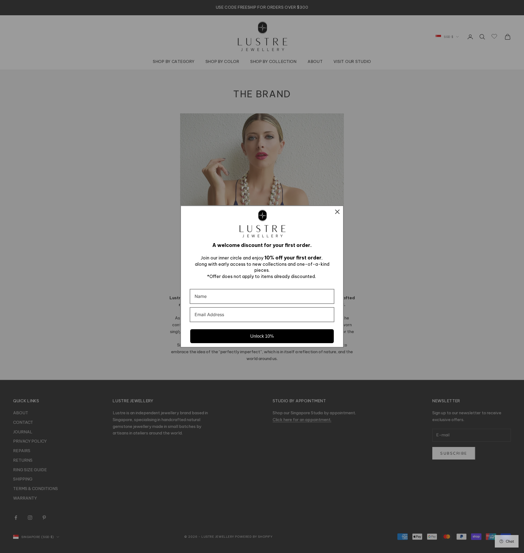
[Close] (337, 211)
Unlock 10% (262, 336)
